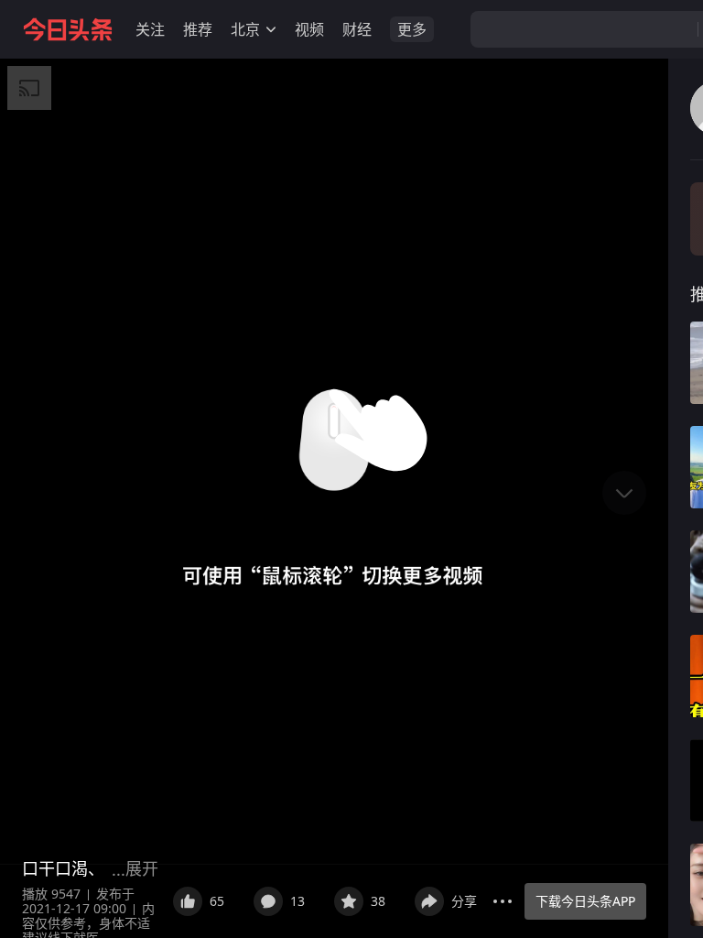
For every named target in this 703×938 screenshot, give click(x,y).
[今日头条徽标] (68, 29)
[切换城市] (270, 29)
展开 (141, 868)
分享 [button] (464, 901)
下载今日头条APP (585, 901)
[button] (150, 29)
